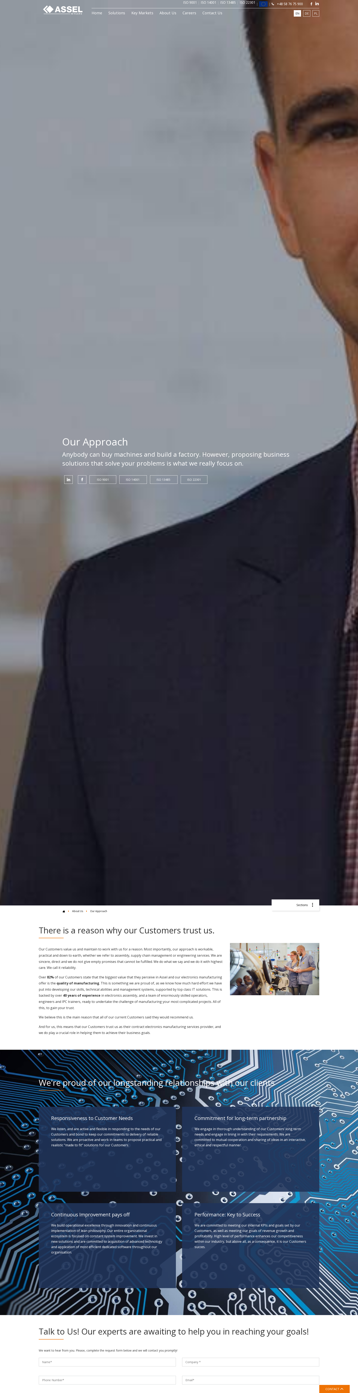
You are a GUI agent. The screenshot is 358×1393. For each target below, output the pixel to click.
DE (307, 13)
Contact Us (212, 12)
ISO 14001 (133, 480)
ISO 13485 (163, 480)
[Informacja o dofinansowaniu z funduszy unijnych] (263, 4)
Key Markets (142, 12)
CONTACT (332, 1389)
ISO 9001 (103, 480)
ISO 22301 (194, 480)
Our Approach (98, 911)
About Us (168, 12)
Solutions (116, 12)
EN (297, 13)
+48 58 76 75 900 (289, 4)
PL (316, 13)
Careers (189, 12)
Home (97, 12)
